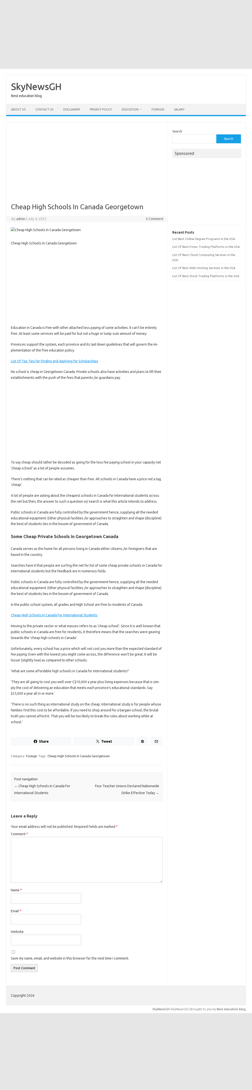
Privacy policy (101, 109)
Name (16, 890)
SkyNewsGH (36, 86)
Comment (19, 834)
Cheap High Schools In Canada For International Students (54, 615)
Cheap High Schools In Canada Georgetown (78, 756)
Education (130, 109)
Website (17, 932)
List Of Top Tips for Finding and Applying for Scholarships (54, 361)
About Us (18, 109)
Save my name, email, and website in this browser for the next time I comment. (70, 958)
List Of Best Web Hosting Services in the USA (203, 268)
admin (20, 219)
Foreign (158, 109)
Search (177, 131)
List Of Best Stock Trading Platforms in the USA (205, 276)
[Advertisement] (126, 34)
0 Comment (154, 219)
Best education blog (231, 1009)
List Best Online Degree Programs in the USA (203, 238)
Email (16, 911)
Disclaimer (71, 109)
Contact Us (44, 109)
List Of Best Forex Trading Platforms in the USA (206, 246)
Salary (179, 109)
